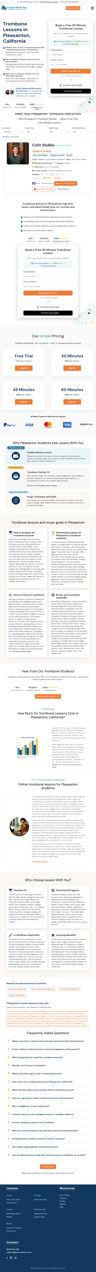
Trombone (18, 1228)
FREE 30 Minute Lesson (49, 2)
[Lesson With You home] (14, 8)
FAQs (61, 1207)
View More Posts (40, 861)
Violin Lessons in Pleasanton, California (32, 1016)
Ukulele (9, 1217)
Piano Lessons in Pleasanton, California (23, 1011)
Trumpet (10, 1228)
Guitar (9, 1203)
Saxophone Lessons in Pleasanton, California (54, 1019)
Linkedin (16, 1258)
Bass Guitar (16, 1214)
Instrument (6, 128)
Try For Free (48, 1166)
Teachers (63, 1198)
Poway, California (16, 995)
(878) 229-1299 (13, 1249)
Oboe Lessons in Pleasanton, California (44, 1021)
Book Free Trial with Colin (65, 183)
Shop (56, 641)
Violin (18, 1200)
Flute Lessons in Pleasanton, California (66, 1016)
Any (28, 132)
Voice (13, 1200)
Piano (9, 1200)
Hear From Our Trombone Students (48, 671)
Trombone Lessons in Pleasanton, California (34, 1023)
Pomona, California (17, 989)
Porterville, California (69, 989)
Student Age (53, 128)
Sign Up (23, 368)
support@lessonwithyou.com (19, 1252)
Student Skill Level (78, 128)
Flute (45, 1214)
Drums (14, 1203)
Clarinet (37, 1217)
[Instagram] (11, 1258)
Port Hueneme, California (43, 989)
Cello (45, 1200)
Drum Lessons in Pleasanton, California (44, 1014)
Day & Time (30, 128)
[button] (65, 145)
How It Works (65, 1195)
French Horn (11, 1231)
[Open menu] (92, 8)
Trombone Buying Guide (21, 651)
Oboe (43, 1217)
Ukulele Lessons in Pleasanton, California (72, 1026)
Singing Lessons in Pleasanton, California (57, 1011)
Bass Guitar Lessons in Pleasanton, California (35, 1026)
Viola (40, 1200)
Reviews (63, 1204)
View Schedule (63, 189)
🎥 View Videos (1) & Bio (43, 189)
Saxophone (38, 1214)
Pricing (62, 1201)
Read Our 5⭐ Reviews (46, 696)
